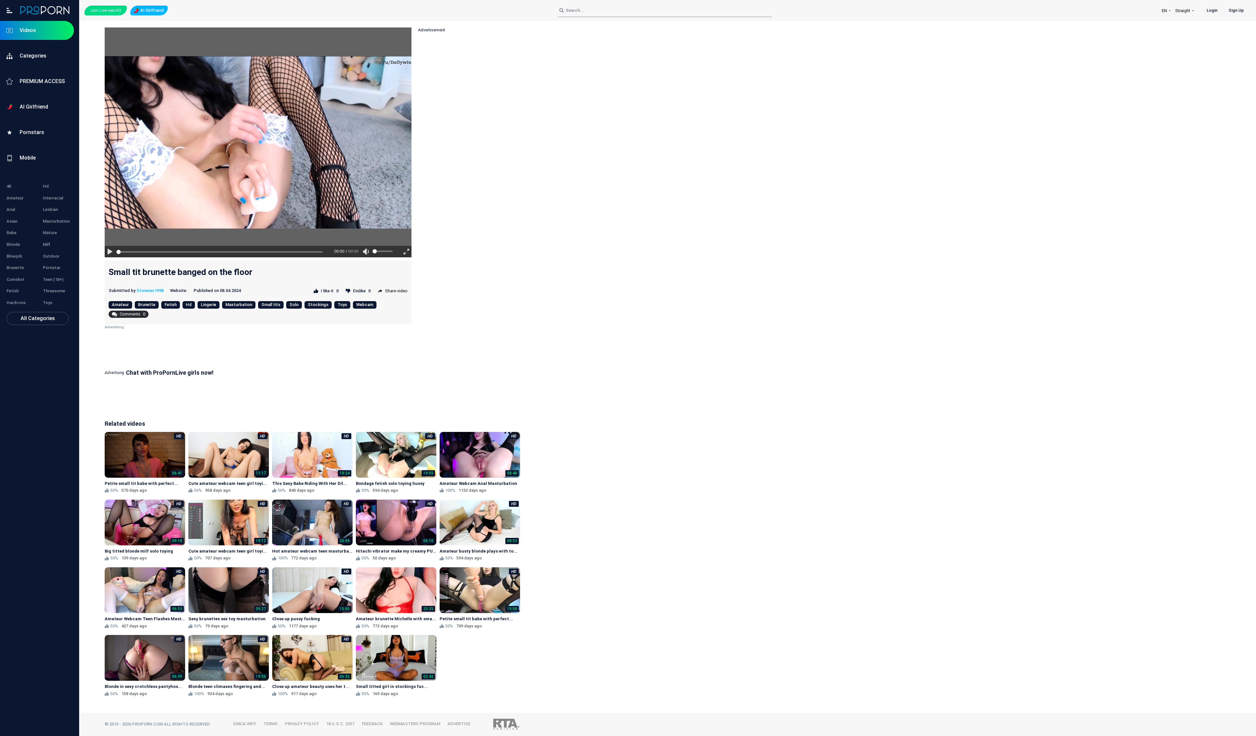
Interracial (53, 198)
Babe (11, 232)
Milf (46, 244)
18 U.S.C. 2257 (340, 723)
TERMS (270, 723)
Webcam (364, 304)
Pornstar (52, 267)
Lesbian (50, 209)
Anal (11, 209)
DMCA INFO (244, 723)
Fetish (13, 290)
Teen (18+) (53, 279)
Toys (47, 302)
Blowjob (14, 256)
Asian (12, 221)
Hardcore (16, 302)
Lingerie (208, 304)
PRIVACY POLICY (302, 723)
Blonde (13, 244)
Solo (294, 304)
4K (9, 186)
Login (1212, 10)
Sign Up (1236, 10)
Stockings (318, 304)
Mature (50, 232)
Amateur (15, 198)
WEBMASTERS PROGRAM (415, 723)
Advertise (458, 723)
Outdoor (51, 256)
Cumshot (16, 279)
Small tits (270, 304)
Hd (46, 186)
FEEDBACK (372, 723)
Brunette (15, 267)
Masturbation (56, 221)
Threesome (54, 290)
